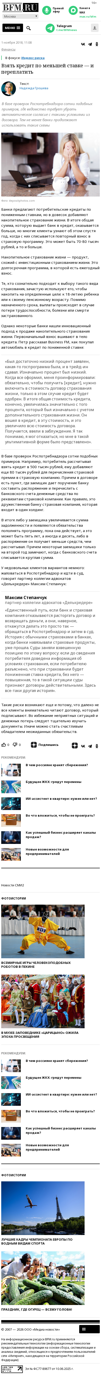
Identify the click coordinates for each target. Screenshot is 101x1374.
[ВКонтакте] (83, 44)
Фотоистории (13, 898)
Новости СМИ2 (12, 885)
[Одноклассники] (97, 44)
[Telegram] (90, 44)
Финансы (8, 49)
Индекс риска (33, 58)
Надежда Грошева (34, 88)
